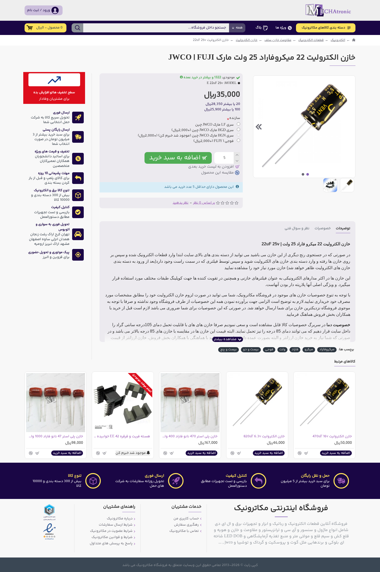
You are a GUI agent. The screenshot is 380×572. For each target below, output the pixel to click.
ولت (282, 349)
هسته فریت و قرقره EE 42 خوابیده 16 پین (121, 436)
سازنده (234, 118)
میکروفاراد (327, 349)
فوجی (269, 349)
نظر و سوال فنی (297, 228)
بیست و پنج (228, 349)
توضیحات (343, 228)
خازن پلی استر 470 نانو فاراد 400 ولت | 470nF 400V (189, 436)
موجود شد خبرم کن (131, 453)
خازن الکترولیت (246, 40)
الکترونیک (338, 40)
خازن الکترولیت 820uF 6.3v (264, 436)
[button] (350, 126)
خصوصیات (323, 228)
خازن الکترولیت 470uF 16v (332, 436)
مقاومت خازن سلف (277, 40)
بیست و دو (251, 349)
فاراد (295, 349)
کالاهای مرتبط (344, 362)
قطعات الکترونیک (311, 40)
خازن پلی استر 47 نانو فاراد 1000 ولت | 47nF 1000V (54, 436)
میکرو (309, 349)
